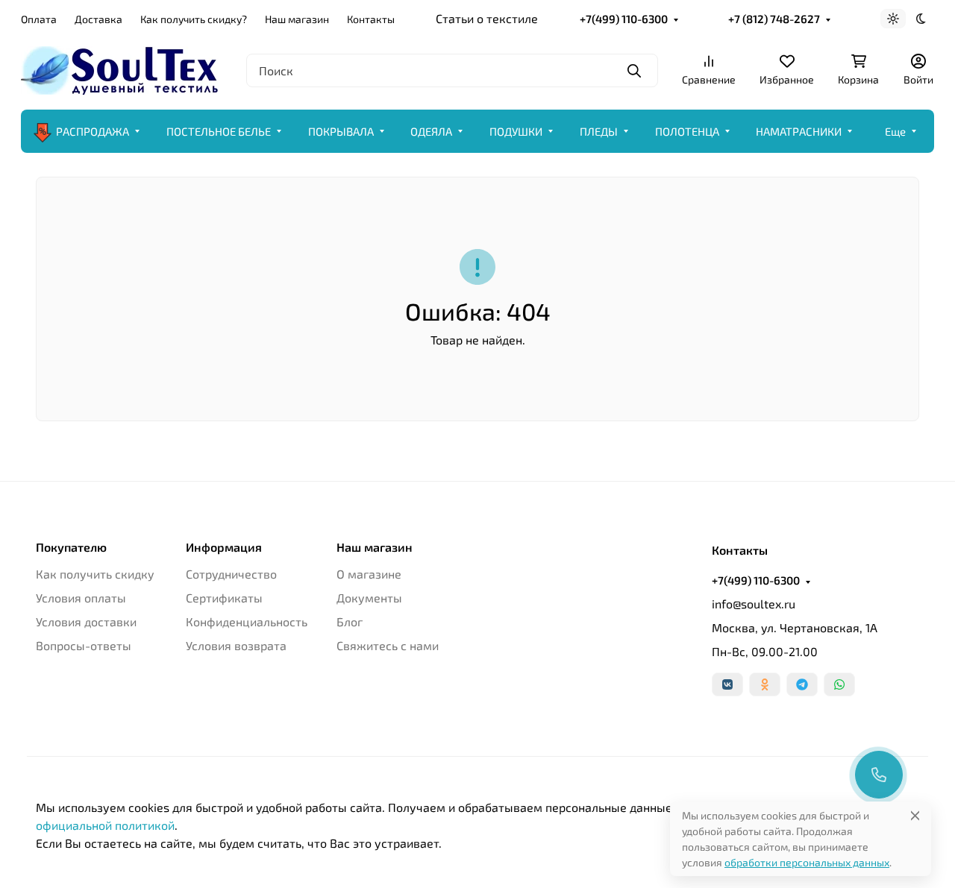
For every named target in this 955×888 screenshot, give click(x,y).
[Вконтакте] (727, 684)
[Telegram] (802, 684)
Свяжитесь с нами (387, 645)
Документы (369, 598)
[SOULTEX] (121, 68)
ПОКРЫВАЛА (341, 131)
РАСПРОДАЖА (92, 131)
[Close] (915, 815)
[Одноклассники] (764, 684)
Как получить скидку (95, 574)
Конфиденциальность (246, 621)
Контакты (371, 19)
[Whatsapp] (839, 684)
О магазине (368, 574)
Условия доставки (86, 621)
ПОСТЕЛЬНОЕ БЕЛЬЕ (218, 131)
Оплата (39, 19)
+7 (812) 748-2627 (774, 18)
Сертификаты (224, 598)
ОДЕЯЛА (431, 131)
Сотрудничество (231, 574)
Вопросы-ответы (83, 645)
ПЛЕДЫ (599, 131)
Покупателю (71, 547)
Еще (895, 131)
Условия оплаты (81, 598)
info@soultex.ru (753, 603)
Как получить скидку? (193, 19)
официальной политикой (105, 825)
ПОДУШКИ (515, 131)
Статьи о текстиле (487, 18)
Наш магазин (297, 19)
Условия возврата (236, 645)
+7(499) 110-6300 (624, 18)
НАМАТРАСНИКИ (799, 131)
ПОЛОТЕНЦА (687, 131)
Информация (224, 547)
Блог (349, 621)
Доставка (98, 19)
